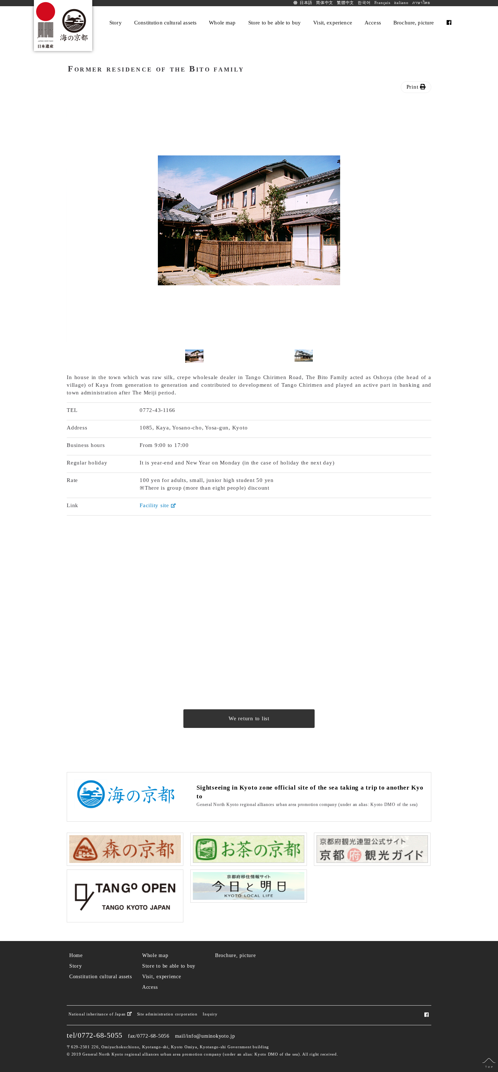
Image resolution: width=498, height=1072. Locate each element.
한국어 (364, 3)
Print (413, 87)
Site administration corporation (167, 1014)
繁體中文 (345, 3)
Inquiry (210, 1014)
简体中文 (324, 3)
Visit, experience (161, 976)
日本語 (306, 3)
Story (75, 966)
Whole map (155, 955)
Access (150, 987)
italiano (401, 3)
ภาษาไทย (421, 3)
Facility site (155, 505)
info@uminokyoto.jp (211, 1036)
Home (76, 955)
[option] (249, 220)
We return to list (249, 718)
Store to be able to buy (168, 966)
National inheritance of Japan (98, 1014)
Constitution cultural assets (100, 976)
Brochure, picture (235, 955)
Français (382, 3)
